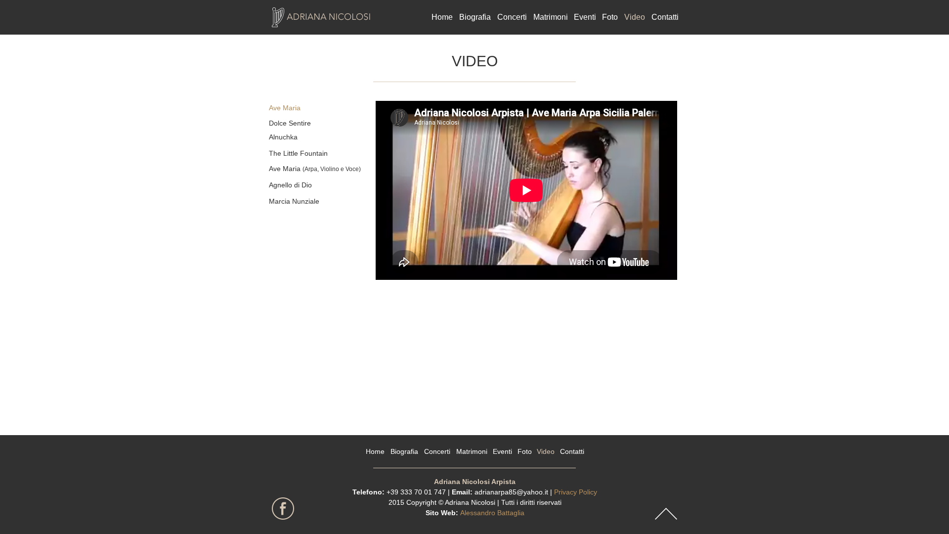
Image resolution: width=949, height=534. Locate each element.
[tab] (313, 108)
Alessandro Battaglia (492, 513)
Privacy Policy (575, 492)
